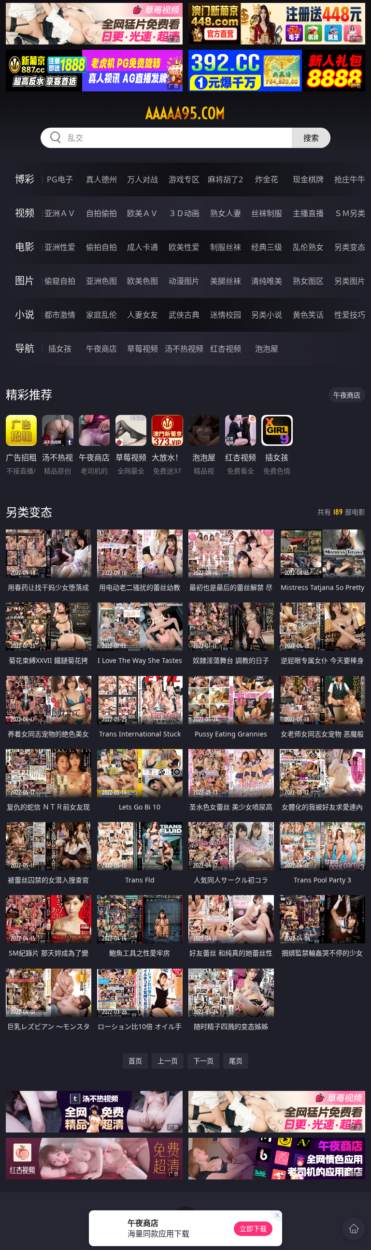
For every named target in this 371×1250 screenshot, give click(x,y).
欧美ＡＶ (142, 213)
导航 (24, 348)
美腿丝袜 (225, 281)
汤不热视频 (184, 348)
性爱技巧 (349, 314)
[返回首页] (353, 1228)
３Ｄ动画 (184, 213)
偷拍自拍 (101, 247)
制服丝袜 (225, 247)
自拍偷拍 (101, 213)
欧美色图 (142, 281)
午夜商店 (101, 348)
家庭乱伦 (101, 314)
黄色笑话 (308, 314)
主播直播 (308, 213)
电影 (24, 246)
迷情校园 (225, 314)
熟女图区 (308, 281)
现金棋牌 (308, 179)
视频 (24, 213)
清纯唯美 (266, 281)
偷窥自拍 (59, 281)
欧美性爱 (184, 247)
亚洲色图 (101, 281)
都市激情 (59, 314)
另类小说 (266, 314)
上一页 (167, 1060)
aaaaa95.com (185, 113)
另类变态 (349, 247)
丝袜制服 (266, 213)
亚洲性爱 (59, 247)
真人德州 (101, 179)
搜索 (311, 137)
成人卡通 (142, 247)
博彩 (24, 179)
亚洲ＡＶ (59, 213)
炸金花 (266, 179)
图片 (24, 280)
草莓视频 (142, 348)
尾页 (236, 1060)
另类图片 (349, 281)
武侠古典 (184, 314)
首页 (135, 1060)
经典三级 (266, 247)
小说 (24, 314)
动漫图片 (184, 281)
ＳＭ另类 (349, 213)
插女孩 (59, 348)
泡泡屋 (266, 348)
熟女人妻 (225, 213)
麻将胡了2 (225, 179)
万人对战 (142, 179)
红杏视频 (225, 348)
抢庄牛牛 (349, 179)
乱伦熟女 (308, 247)
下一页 (203, 1060)
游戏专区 (184, 179)
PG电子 (60, 179)
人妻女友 (142, 314)
